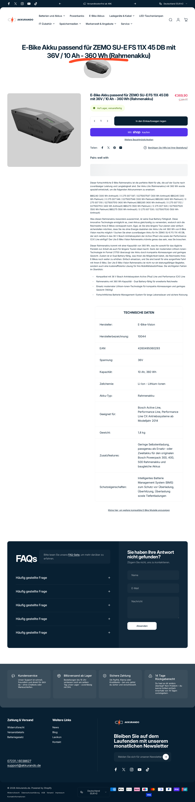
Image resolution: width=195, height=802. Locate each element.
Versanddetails (15, 732)
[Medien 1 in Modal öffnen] (44, 130)
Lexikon (56, 737)
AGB (43, 793)
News (55, 727)
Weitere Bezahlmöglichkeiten (138, 139)
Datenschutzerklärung (30, 793)
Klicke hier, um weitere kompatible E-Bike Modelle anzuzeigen (139, 510)
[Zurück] (60, 3)
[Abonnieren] (166, 757)
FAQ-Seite (74, 554)
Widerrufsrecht (15, 727)
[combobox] (173, 3)
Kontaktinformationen (16, 797)
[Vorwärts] (135, 3)
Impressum (59, 793)
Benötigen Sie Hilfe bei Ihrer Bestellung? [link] (168, 147)
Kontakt (56, 741)
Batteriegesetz (15, 737)
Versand (50, 793)
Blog (55, 732)
